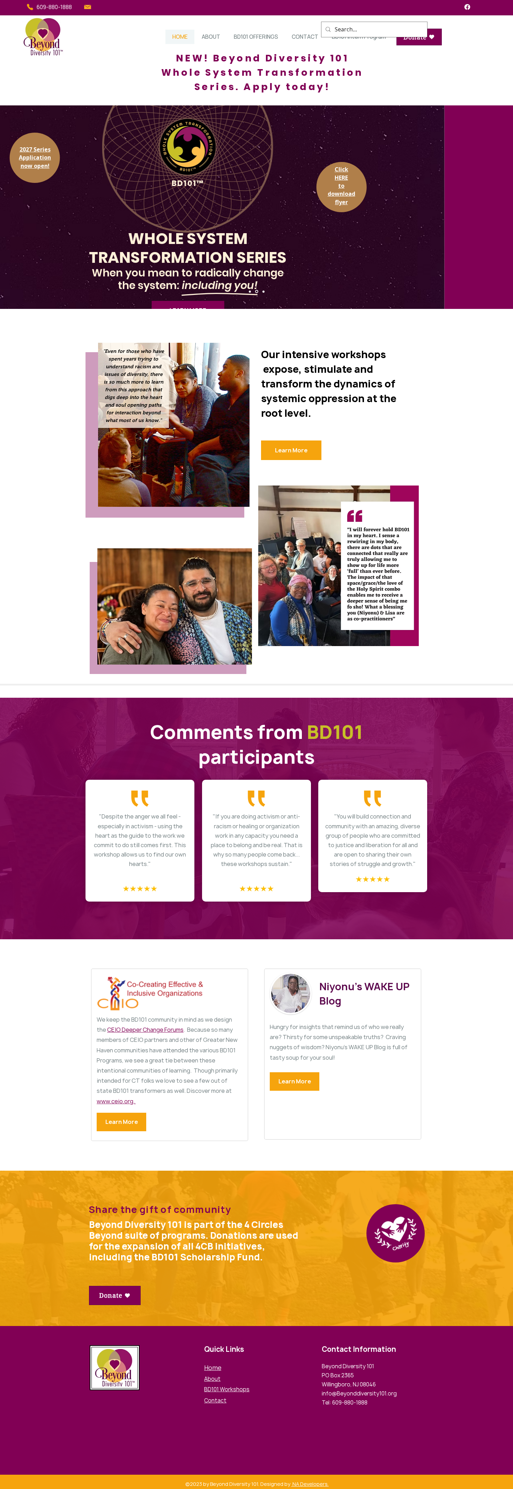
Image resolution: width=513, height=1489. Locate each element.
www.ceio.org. (116, 1101)
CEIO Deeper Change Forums (145, 1030)
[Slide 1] (256, 291)
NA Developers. (310, 1484)
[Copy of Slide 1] (250, 291)
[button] (210, 37)
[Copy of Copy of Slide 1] (263, 291)
